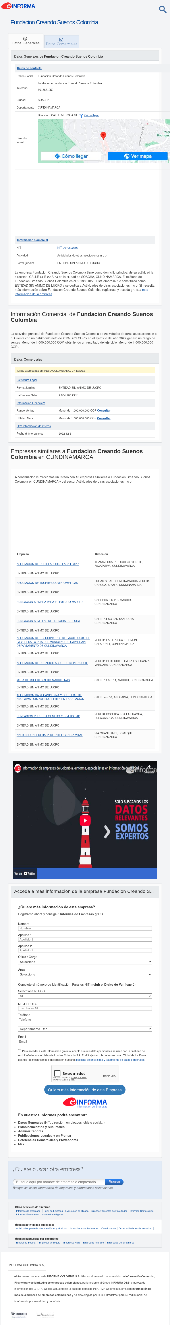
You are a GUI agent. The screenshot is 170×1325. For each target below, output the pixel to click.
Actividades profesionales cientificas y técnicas (41, 1228)
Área (21, 969)
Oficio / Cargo (27, 956)
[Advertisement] (85, 203)
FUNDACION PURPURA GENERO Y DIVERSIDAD (48, 716)
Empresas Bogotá (25, 1242)
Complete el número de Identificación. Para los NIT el (77, 984)
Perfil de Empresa (53, 1210)
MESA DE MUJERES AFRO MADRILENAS (43, 680)
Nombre (23, 923)
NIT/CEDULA (27, 1004)
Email (22, 1036)
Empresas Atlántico (93, 1242)
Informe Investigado (52, 1214)
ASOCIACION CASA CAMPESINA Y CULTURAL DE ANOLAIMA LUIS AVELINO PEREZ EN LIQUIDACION (50, 697)
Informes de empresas (28, 1210)
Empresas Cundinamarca (120, 1242)
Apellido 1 (25, 935)
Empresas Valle (71, 1242)
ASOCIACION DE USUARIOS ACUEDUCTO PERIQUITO (52, 663)
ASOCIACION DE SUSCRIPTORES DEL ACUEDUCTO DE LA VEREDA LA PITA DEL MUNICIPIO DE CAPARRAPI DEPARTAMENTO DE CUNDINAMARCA (53, 642)
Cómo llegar (91, 115)
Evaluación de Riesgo (77, 1210)
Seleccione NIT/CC (31, 991)
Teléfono (24, 1014)
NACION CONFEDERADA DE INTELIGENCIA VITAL (50, 735)
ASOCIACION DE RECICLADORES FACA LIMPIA (48, 564)
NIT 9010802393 (67, 248)
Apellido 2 (25, 946)
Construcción (108, 1228)
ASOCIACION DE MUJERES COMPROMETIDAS (47, 583)
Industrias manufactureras (84, 1228)
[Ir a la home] (36, 7)
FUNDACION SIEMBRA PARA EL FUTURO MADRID (50, 602)
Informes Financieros (27, 1214)
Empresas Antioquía (49, 1242)
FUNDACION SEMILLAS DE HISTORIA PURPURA (48, 621)
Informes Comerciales (142, 1210)
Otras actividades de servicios (135, 1228)
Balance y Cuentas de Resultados (109, 1210)
